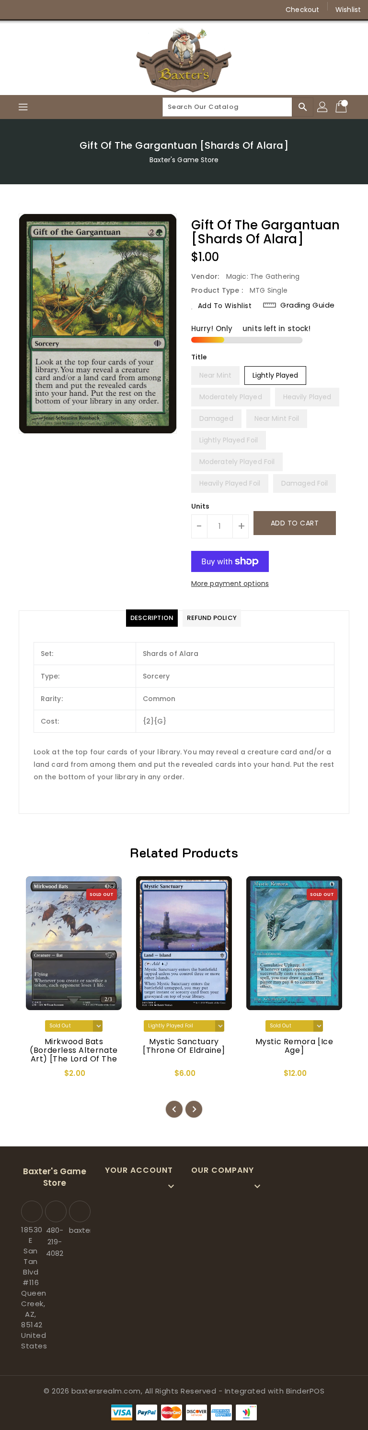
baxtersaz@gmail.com (78, 1230)
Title (199, 357)
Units (200, 506)
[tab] (152, 618)
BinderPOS (305, 1391)
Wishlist (348, 9)
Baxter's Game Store (184, 160)
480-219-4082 (54, 1241)
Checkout (302, 9)
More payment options (230, 583)
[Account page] (323, 107)
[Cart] (342, 107)
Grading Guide (307, 305)
